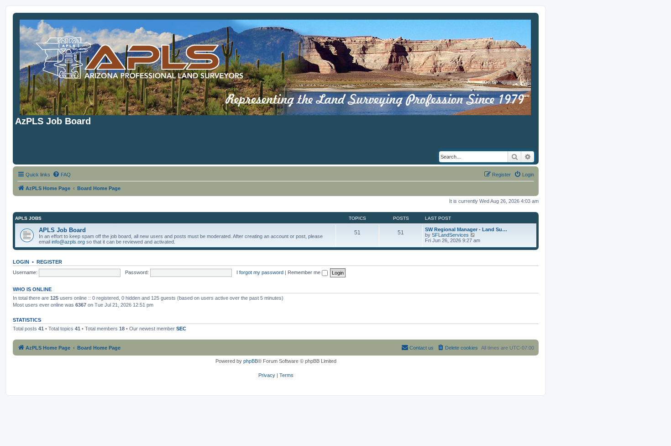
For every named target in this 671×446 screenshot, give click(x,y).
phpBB (250, 361)
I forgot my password (259, 272)
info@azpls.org (68, 241)
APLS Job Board (62, 230)
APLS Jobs (28, 218)
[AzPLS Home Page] (276, 65)
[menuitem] (61, 174)
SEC (181, 328)
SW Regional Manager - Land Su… (466, 229)
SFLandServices (450, 235)
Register (49, 262)
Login (21, 262)
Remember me (305, 272)
